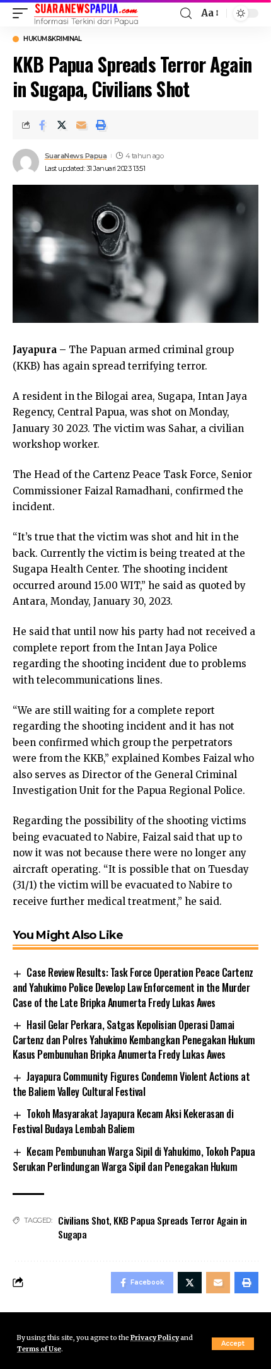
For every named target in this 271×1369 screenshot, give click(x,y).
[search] (186, 13)
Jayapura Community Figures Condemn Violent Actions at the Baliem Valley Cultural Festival (131, 1084)
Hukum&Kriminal (52, 39)
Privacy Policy (154, 1338)
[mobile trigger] (23, 13)
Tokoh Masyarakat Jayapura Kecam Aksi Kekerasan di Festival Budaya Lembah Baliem (123, 1121)
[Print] (101, 125)
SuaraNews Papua (76, 155)
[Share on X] (62, 125)
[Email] (81, 125)
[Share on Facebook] (42, 125)
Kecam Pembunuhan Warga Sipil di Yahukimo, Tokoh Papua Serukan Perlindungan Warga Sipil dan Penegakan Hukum (134, 1159)
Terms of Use (39, 1349)
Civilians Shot (83, 1220)
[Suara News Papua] (86, 13)
